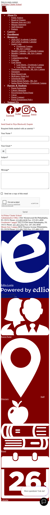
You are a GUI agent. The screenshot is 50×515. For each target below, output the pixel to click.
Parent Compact (17, 97)
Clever (14, 95)
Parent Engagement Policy (22, 99)
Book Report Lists (18, 74)
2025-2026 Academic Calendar (24, 42)
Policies (14, 55)
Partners (14, 29)
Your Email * (6, 146)
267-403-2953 (18, 225)
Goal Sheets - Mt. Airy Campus (29, 67)
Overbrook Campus (24, 46)
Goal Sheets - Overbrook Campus (30, 65)
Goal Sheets (16, 62)
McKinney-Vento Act (20, 76)
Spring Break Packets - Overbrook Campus (28, 83)
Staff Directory (17, 27)
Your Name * (6, 133)
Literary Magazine (18, 90)
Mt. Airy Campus (23, 49)
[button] (12, 15)
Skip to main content (9, 2)
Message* (5, 170)
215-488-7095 (21, 229)
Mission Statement (18, 24)
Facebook (10, 115)
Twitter (18, 114)
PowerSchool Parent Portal (22, 93)
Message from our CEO (21, 22)
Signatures (15, 72)
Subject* (4, 157)
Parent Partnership (18, 88)
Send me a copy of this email (16, 194)
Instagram (26, 115)
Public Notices (17, 18)
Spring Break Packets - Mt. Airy (24, 81)
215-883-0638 (21, 220)
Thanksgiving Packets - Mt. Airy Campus (28, 69)
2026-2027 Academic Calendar (24, 39)
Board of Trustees (18, 20)
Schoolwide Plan (18, 78)
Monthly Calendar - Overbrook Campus (27, 51)
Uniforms (15, 60)
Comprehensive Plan (19, 58)
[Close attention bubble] (46, 484)
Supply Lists (16, 44)
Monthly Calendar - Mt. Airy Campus (26, 53)
